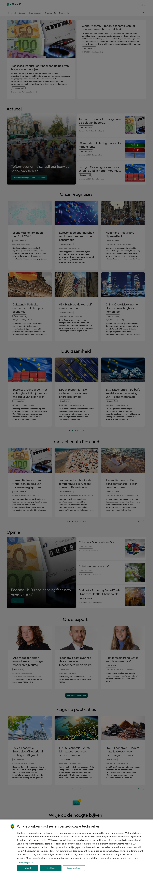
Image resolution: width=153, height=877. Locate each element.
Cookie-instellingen (74, 868)
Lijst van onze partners (25, 863)
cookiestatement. (129, 858)
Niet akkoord (50, 868)
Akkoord (28, 868)
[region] (76, 848)
